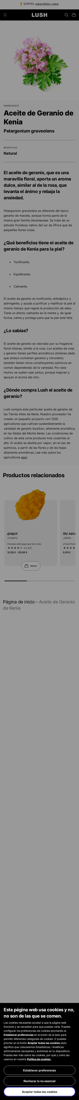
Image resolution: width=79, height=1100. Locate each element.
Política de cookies (39, 1059)
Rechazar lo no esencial (39, 1081)
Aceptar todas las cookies (39, 1092)
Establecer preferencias (39, 1070)
